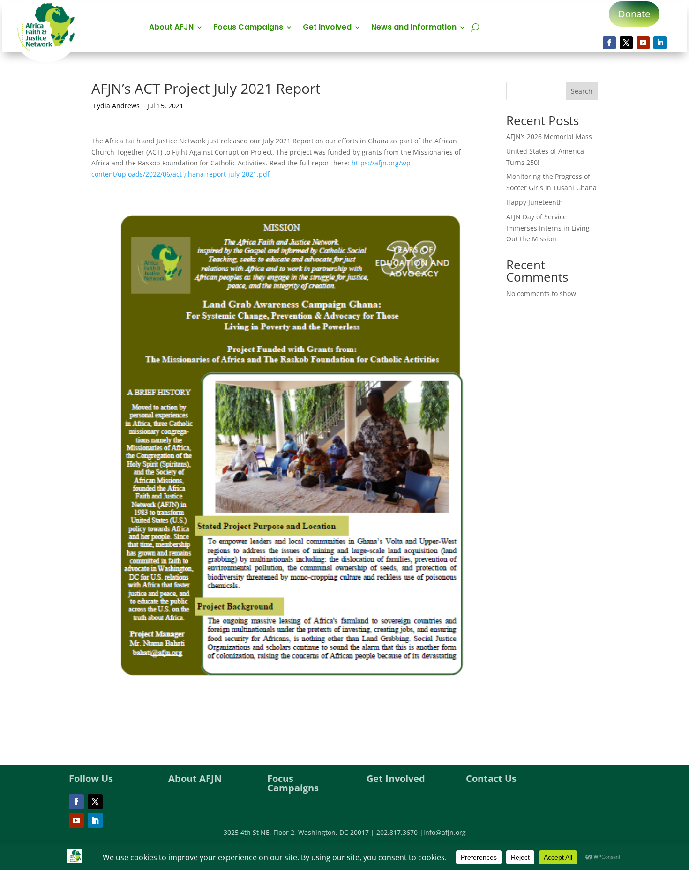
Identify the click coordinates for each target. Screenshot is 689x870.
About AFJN (171, 28)
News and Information (414, 28)
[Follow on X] (626, 42)
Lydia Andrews (117, 105)
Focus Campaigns (248, 28)
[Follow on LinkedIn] (660, 42)
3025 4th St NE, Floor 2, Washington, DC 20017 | (300, 832)
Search (581, 91)
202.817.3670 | (399, 832)
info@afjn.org (444, 832)
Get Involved (327, 28)
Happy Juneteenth (534, 202)
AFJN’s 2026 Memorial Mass (549, 136)
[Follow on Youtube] (643, 42)
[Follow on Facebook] (609, 42)
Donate (634, 13)
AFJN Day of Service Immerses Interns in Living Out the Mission (548, 228)
